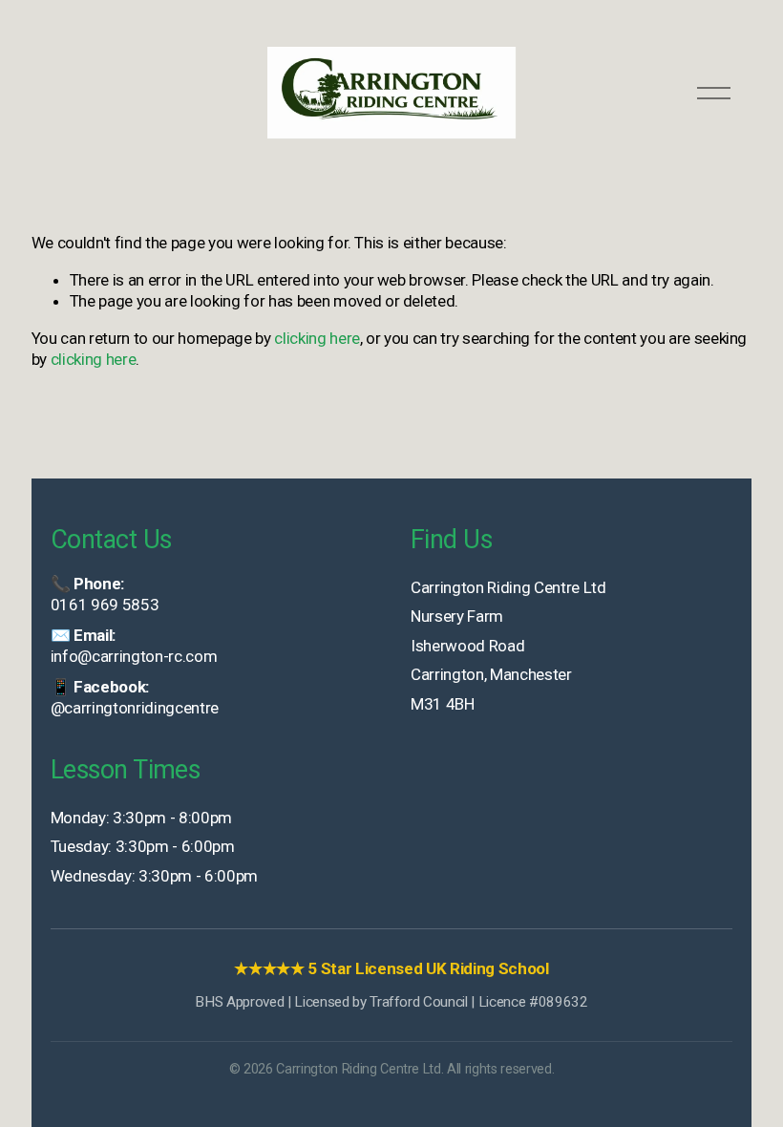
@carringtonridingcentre (135, 707)
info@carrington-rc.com (134, 656)
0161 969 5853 (105, 604)
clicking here (317, 338)
